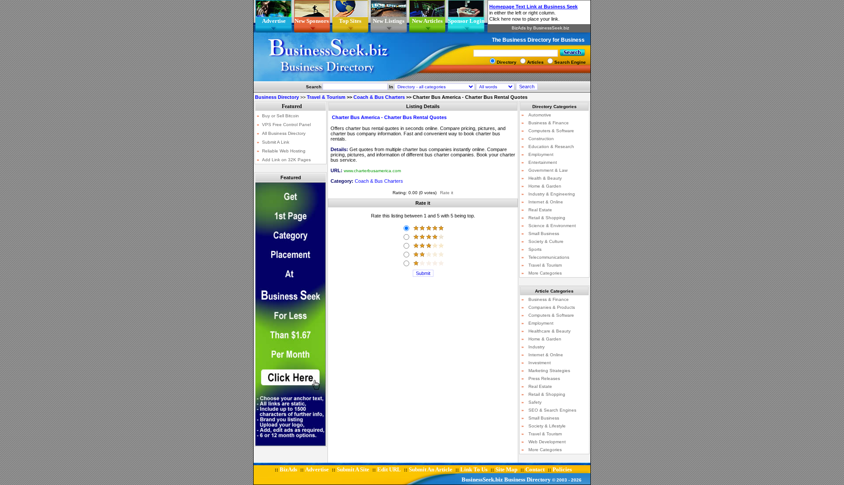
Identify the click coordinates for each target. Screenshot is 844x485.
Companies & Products (551, 307)
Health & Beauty (545, 178)
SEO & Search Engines (552, 410)
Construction (541, 138)
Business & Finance (548, 122)
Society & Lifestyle (547, 425)
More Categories (545, 273)
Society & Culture (546, 241)
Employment (540, 154)
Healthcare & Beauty (549, 331)
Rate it (446, 192)
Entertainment (542, 162)
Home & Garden (544, 186)
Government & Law (548, 170)
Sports (535, 249)
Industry (536, 346)
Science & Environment (552, 225)
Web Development (547, 441)
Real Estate (540, 209)
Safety (535, 402)
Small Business (543, 233)
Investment (539, 362)
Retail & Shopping (546, 217)
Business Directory (527, 479)
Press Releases (544, 378)
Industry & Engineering (551, 194)
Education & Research (551, 146)
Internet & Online (545, 201)
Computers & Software (551, 130)
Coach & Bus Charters (379, 97)
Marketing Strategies (549, 370)
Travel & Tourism (326, 97)
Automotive (539, 114)
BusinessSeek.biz (482, 479)
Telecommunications (548, 257)
